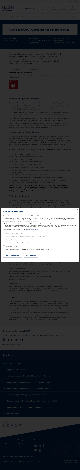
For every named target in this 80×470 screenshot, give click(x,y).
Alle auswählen (31, 255)
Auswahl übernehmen (12, 255)
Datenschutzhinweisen (33, 229)
